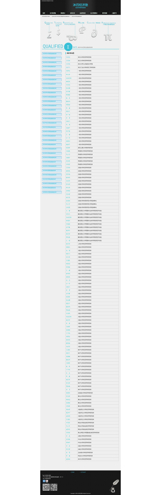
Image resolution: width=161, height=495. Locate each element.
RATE (61, 16)
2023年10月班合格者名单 (49, 71)
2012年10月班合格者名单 (49, 166)
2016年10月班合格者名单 (49, 131)
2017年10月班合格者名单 (49, 123)
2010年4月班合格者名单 (49, 187)
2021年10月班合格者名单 (49, 88)
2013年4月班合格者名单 (49, 162)
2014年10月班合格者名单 (49, 148)
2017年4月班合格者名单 (49, 127)
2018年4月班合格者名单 (49, 118)
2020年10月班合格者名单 (49, 97)
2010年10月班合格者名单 (49, 183)
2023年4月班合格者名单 (49, 75)
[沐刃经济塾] (80, 8)
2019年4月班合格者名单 (49, 110)
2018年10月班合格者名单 (49, 114)
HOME (72, 472)
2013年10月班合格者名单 (49, 157)
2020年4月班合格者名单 (49, 101)
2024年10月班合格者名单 (49, 62)
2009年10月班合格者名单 (49, 192)
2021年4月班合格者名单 (49, 92)
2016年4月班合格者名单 (49, 136)
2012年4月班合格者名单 (49, 170)
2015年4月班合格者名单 (49, 144)
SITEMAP (83, 472)
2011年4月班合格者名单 (49, 179)
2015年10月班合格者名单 (49, 140)
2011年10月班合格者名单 (49, 174)
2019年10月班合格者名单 (49, 105)
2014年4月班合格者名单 (49, 153)
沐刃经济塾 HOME (46, 16)
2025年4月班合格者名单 (49, 58)
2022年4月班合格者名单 (49, 84)
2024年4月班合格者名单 (49, 66)
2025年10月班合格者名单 (49, 53)
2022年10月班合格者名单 (49, 79)
